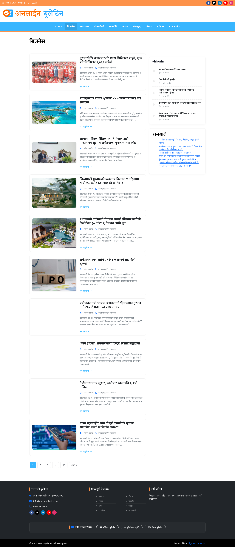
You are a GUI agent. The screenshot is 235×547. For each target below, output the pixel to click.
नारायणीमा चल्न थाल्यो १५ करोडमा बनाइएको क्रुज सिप (180, 103)
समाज (100, 501)
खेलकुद (137, 26)
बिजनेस (131, 501)
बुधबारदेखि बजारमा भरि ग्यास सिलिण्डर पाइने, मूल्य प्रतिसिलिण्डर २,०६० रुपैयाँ (111, 60)
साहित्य (160, 26)
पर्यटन (125, 26)
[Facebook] (208, 3)
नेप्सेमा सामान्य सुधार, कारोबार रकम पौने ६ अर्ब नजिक (108, 385)
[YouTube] (225, 3)
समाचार (101, 496)
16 (64, 465)
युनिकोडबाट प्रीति (133, 527)
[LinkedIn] (220, 3)
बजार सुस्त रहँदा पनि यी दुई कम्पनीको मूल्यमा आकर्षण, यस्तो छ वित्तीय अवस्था (107, 425)
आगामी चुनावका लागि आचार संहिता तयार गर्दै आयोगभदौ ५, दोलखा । (176, 91)
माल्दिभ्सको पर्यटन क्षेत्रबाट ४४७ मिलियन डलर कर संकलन (110, 100)
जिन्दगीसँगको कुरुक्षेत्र (167, 79)
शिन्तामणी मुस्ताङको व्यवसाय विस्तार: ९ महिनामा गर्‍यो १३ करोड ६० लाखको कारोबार (109, 181)
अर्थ (100, 505)
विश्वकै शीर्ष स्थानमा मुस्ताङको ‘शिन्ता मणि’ (175, 152)
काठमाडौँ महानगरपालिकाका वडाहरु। (173, 69)
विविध (130, 505)
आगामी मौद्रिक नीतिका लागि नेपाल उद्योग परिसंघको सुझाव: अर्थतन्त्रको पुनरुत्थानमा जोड (108, 140)
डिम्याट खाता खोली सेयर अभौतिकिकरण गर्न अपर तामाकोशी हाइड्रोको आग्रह (177, 115)
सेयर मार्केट (174, 26)
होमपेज (58, 26)
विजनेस (71, 26)
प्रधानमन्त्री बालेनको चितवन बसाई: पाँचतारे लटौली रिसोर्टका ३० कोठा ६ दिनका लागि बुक (110, 221)
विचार (149, 26)
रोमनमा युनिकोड (157, 527)
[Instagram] (231, 3)
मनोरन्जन (84, 26)
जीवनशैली (99, 26)
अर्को (73, 465)
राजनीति (113, 26)
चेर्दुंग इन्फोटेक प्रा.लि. (197, 543)
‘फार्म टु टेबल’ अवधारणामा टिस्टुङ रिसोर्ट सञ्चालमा (110, 343)
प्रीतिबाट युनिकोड (109, 527)
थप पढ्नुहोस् (84, 86)
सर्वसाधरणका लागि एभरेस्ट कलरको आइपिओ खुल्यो (107, 261)
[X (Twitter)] (214, 3)
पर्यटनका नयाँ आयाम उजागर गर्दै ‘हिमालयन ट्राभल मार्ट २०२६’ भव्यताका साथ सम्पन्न (110, 305)
